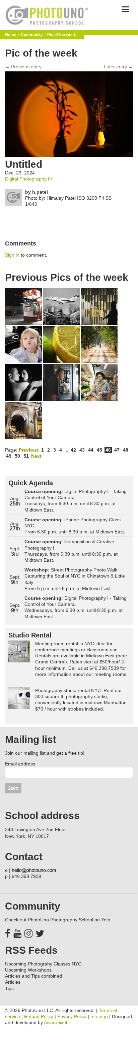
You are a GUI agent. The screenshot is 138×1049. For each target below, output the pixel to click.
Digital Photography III (28, 179)
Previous (29, 450)
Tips (9, 988)
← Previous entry (23, 66)
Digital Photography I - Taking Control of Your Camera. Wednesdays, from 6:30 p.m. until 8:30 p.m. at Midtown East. (75, 607)
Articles (12, 982)
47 (117, 450)
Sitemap (99, 1016)
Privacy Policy (71, 1016)
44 (90, 450)
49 (8, 456)
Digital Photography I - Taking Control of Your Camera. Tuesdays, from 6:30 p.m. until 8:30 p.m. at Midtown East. (75, 501)
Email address (20, 763)
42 (73, 450)
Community (32, 34)
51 (26, 456)
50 (17, 456)
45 (99, 450)
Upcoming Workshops (28, 970)
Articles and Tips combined (33, 976)
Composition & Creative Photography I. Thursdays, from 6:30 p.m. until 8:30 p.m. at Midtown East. (71, 551)
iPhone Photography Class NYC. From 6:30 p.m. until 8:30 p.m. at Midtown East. (74, 525)
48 (125, 450)
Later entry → (118, 66)
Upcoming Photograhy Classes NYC (43, 963)
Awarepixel (55, 1022)
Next (36, 456)
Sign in (12, 255)
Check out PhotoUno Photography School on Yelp (57, 919)
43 (82, 450)
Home (10, 34)
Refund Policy (38, 1016)
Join (13, 788)
